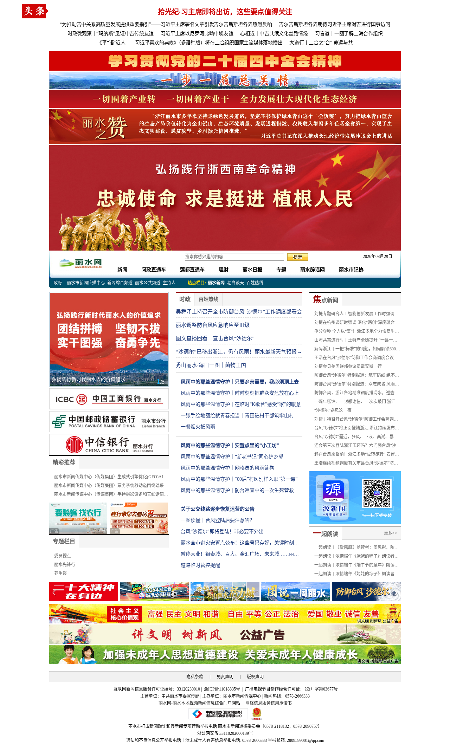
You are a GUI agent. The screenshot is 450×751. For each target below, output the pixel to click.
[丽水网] (80, 262)
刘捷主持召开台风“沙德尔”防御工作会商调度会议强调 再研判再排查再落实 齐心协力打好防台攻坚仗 (357, 420)
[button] (396, 592)
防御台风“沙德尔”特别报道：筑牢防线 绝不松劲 (356, 376)
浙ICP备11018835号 (222, 689)
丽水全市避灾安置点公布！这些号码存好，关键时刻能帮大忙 (240, 544)
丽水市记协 (351, 269)
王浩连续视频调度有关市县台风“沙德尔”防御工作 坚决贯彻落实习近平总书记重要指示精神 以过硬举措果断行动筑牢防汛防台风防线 (357, 464)
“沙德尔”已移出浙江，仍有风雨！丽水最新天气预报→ (239, 352)
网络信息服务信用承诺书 (268, 703)
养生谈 (60, 573)
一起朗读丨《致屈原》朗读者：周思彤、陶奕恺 (356, 548)
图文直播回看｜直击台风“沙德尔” (215, 338)
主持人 (169, 282)
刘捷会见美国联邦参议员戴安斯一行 (348, 366)
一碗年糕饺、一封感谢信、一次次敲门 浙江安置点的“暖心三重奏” (357, 402)
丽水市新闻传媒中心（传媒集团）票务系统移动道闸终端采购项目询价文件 (111, 486)
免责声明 (225, 676)
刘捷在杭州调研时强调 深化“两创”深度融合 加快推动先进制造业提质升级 (357, 323)
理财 (224, 269)
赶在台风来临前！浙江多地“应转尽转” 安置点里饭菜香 (356, 455)
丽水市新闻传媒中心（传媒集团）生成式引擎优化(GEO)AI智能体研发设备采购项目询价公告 (110, 477)
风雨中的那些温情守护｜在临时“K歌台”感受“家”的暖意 (241, 404)
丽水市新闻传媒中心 (86, 282)
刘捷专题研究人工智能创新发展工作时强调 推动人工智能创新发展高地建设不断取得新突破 (357, 314)
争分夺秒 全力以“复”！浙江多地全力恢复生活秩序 (356, 332)
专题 (281, 269)
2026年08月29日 (375, 256)
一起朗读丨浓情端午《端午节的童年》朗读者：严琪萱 (354, 566)
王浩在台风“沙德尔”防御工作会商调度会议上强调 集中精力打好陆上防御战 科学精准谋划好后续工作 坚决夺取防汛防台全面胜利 (357, 358)
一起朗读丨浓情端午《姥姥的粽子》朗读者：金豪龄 (356, 557)
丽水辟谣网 (312, 269)
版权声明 (255, 676)
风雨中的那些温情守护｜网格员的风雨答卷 (227, 468)
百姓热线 (254, 282)
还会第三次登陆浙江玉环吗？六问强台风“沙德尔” (357, 446)
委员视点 (62, 555)
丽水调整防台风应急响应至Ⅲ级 (213, 325)
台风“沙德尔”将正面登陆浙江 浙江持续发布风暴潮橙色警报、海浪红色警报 (356, 429)
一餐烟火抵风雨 (198, 426)
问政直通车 (153, 269)
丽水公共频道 (147, 282)
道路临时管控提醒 (200, 565)
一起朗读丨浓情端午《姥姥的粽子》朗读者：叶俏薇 (356, 574)
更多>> (390, 533)
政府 (57, 282)
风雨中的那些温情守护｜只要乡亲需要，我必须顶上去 (240, 381)
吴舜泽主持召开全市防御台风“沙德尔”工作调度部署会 (239, 312)
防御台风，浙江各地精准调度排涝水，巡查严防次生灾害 (356, 393)
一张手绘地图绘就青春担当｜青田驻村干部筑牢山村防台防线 (240, 417)
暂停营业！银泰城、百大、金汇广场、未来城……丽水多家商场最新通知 (240, 555)
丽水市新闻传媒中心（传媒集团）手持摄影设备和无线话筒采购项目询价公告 (111, 495)
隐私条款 (194, 676)
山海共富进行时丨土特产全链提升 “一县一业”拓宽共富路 (356, 341)
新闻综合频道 (120, 282)
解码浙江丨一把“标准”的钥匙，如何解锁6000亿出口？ (356, 350)
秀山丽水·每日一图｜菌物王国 (211, 365)
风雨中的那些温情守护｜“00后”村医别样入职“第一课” (239, 479)
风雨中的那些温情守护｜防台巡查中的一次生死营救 (237, 490)
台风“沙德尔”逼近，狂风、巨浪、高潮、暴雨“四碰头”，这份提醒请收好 (356, 437)
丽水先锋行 (64, 564)
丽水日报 (252, 269)
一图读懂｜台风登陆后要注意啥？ (218, 520)
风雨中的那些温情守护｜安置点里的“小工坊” (230, 445)
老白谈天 (235, 282)
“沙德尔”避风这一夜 (333, 410)
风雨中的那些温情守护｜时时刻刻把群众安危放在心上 (240, 393)
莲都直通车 (192, 269)
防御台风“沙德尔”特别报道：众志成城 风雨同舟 (356, 385)
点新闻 (325, 300)
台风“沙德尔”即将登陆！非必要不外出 (222, 531)
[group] (225, 61)
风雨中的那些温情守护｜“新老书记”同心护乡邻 (232, 456)
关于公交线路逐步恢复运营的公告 (218, 509)
